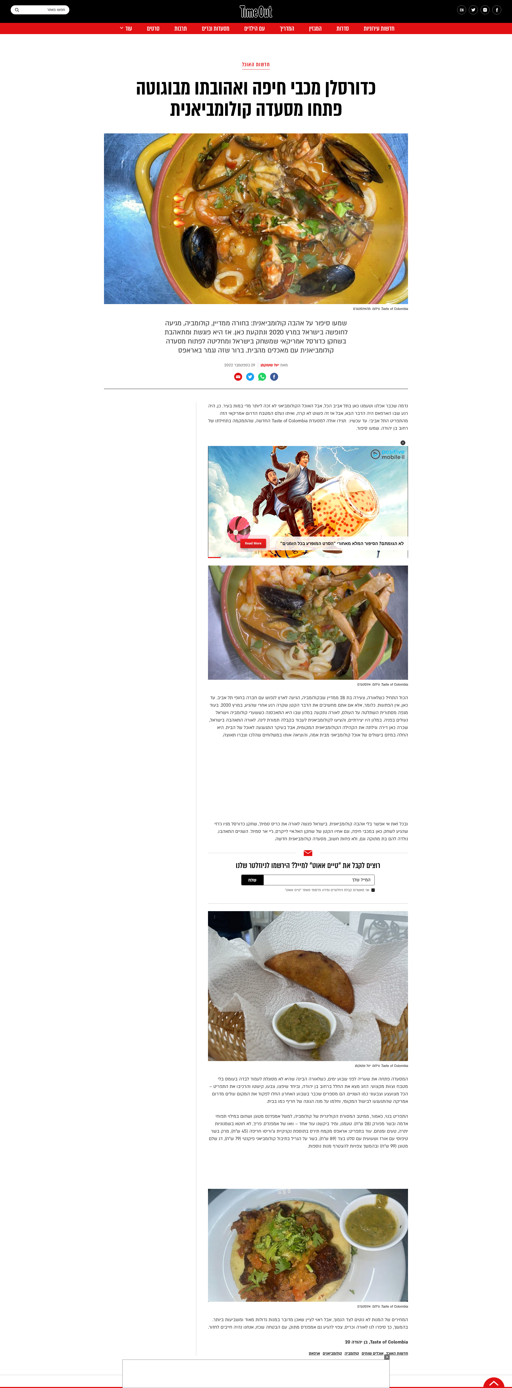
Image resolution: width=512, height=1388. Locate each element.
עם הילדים (254, 28)
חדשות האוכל (256, 64)
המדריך (287, 28)
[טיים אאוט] (256, 14)
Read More (253, 541)
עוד (128, 28)
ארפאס (314, 1353)
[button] (403, 442)
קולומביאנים (332, 1353)
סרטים (153, 28)
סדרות (343, 28)
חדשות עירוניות (379, 28)
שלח (252, 880)
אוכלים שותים (372, 1353)
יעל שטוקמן (270, 365)
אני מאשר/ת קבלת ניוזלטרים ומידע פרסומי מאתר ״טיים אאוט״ (327, 890)
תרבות (180, 28)
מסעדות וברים (215, 28)
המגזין (315, 28)
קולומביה (352, 1353)
